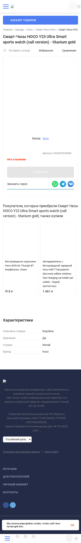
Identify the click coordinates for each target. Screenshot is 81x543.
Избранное (46, 50)
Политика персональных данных (21, 451)
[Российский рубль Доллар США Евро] (17, 439)
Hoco (30, 29)
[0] (73, 6)
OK (72, 525)
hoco (46, 138)
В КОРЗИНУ (40, 172)
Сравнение (69, 50)
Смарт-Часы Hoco (46, 29)
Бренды (19, 29)
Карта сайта (51, 451)
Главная (7, 29)
